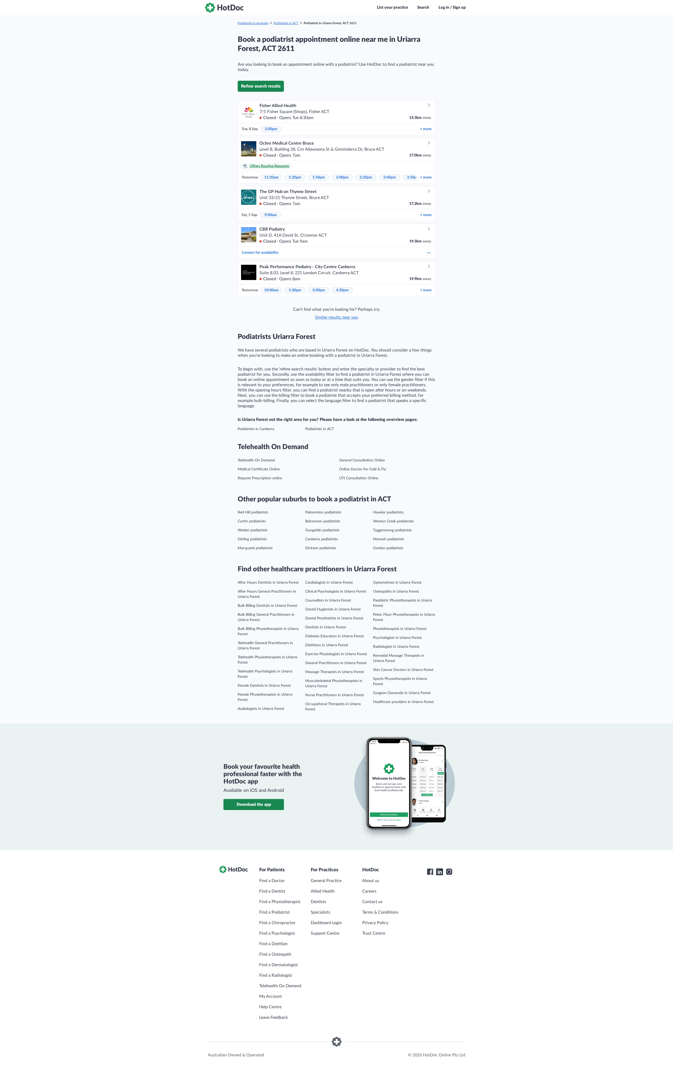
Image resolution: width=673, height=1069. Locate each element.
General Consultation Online (362, 460)
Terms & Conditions (380, 912)
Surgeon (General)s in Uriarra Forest (402, 693)
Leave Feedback (273, 1017)
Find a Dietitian (273, 944)
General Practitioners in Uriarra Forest (335, 663)
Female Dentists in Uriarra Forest (264, 686)
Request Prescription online (260, 478)
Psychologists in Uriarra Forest (397, 638)
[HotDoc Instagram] (449, 871)
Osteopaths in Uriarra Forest (396, 591)
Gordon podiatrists (388, 548)
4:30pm (342, 290)
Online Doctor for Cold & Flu (362, 469)
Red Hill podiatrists (253, 512)
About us (370, 881)
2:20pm (366, 177)
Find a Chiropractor (277, 923)
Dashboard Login (326, 923)
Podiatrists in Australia (253, 23)
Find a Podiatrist (274, 912)
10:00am (271, 290)
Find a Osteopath (275, 954)
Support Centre (325, 933)
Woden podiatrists (252, 530)
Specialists (320, 912)
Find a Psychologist (277, 933)
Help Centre (270, 1007)
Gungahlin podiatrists (322, 530)
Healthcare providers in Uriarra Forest (403, 702)
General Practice (326, 881)
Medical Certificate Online (259, 469)
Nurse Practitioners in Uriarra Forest (334, 695)
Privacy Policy (375, 923)
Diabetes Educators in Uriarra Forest (334, 636)
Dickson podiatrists (320, 548)
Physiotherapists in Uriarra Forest (399, 629)
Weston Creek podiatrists (393, 521)
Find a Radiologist (275, 975)
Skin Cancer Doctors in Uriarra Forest (403, 670)
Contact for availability (260, 252)
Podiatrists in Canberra (256, 429)
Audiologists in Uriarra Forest (261, 709)
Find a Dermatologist (278, 965)
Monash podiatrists (388, 539)
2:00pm (271, 129)
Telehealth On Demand (256, 460)
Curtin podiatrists (252, 521)
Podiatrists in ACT (286, 23)
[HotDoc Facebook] (430, 871)
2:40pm (389, 177)
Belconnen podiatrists (322, 521)
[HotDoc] (224, 7)
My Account (270, 996)
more (425, 129)
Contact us (372, 902)
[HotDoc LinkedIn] (439, 871)
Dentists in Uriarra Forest (325, 627)
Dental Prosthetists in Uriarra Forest (334, 618)
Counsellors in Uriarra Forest (328, 600)
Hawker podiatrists (388, 512)
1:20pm (295, 177)
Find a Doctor (272, 881)
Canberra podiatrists (321, 539)
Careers (369, 891)
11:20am (271, 177)
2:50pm (413, 177)
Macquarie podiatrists (255, 548)
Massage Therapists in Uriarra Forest (334, 672)
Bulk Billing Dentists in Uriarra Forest (267, 606)
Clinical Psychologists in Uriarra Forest (335, 591)
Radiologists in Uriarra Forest (396, 647)
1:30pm (295, 290)
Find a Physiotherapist (279, 902)
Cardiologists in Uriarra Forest (329, 582)
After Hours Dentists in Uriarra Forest (268, 582)
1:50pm (318, 177)
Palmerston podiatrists (323, 512)
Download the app (254, 804)
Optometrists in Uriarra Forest (397, 582)
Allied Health (323, 891)
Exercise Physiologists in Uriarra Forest (336, 654)
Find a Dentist (272, 891)
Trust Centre (373, 933)
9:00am (270, 215)
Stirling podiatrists (252, 539)
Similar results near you (336, 317)
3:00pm (318, 290)
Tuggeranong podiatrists (392, 530)
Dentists (318, 902)
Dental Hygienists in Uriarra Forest (333, 609)
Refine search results (261, 86)
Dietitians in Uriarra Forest (326, 645)
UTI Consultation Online (358, 478)
